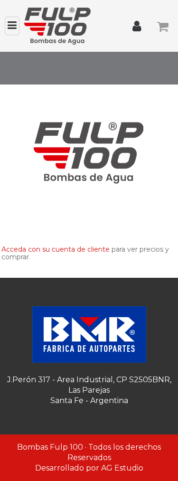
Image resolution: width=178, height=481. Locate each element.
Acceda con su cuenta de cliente (55, 249)
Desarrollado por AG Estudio (89, 467)
